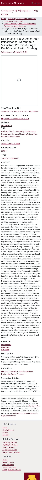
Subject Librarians (9, 467)
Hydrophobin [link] (6, 345)
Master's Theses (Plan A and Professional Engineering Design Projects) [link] (20, 25)
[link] (21, 111)
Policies (5, 432)
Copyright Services (9, 450)
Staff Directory (8, 465)
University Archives (9, 442)
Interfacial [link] (5, 347)
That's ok (5, 477)
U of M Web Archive (10, 445)
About (4, 427)
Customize (21, 477)
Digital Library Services (11, 452)
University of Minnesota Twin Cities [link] (22, 19)
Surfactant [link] (5, 350)
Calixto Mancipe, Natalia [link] (10, 52)
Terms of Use (34, 406)
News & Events (8, 462)
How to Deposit (8, 430)
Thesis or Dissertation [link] (9, 158)
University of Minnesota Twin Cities (19, 12)
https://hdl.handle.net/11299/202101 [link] (15, 119)
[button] (12, 3)
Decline (13, 477)
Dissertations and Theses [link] (13, 21)
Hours (4, 460)
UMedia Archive (8, 447)
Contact (5, 435)
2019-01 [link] (24, 52)
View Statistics (6, 126)
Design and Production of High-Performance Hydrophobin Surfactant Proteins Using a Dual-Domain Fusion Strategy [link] (19, 134)
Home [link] (3, 19)
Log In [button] (37, 3)
